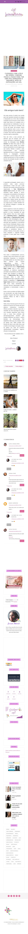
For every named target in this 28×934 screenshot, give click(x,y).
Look (20, 837)
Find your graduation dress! (16, 796)
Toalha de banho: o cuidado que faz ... (10, 410)
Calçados (13, 829)
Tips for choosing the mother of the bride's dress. (16, 789)
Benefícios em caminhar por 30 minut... (10, 390)
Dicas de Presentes (9, 833)
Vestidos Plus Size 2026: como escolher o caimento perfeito (17, 805)
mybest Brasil (9, 863)
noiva (14, 863)
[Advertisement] (14, 34)
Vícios (7, 850)
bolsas (7, 857)
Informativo (13, 70)
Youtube (19, 693)
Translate (15, 601)
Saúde (5, 362)
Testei (15, 848)
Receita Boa (8, 846)
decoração (8, 859)
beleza (16, 855)
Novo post (11, 537)
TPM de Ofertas (9, 848)
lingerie (7, 861)
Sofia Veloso (13, 529)
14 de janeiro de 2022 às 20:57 (15, 445)
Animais (7, 829)
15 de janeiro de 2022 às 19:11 (15, 531)
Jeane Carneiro (13, 503)
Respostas (9, 456)
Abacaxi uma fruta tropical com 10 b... (10, 430)
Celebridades (17, 831)
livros (12, 861)
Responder (22, 455)
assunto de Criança (14, 850)
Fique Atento (8, 835)
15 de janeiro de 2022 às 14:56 (15, 505)
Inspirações (8, 837)
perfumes (19, 863)
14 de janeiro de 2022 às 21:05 (15, 475)
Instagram (8, 693)
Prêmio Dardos (14, 844)
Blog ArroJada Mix (16, 453)
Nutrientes (16, 842)
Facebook (14, 693)
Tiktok (19, 848)
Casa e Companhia (9, 831)
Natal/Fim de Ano (9, 842)
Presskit (7, 844)
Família (16, 833)
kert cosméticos (16, 859)
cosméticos (13, 857)
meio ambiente (18, 861)
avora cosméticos (9, 855)
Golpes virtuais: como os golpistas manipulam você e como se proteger (17, 815)
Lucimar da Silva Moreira (12, 84)
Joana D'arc (12, 473)
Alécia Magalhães (14, 443)
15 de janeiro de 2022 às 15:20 (17, 463)
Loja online (15, 837)
